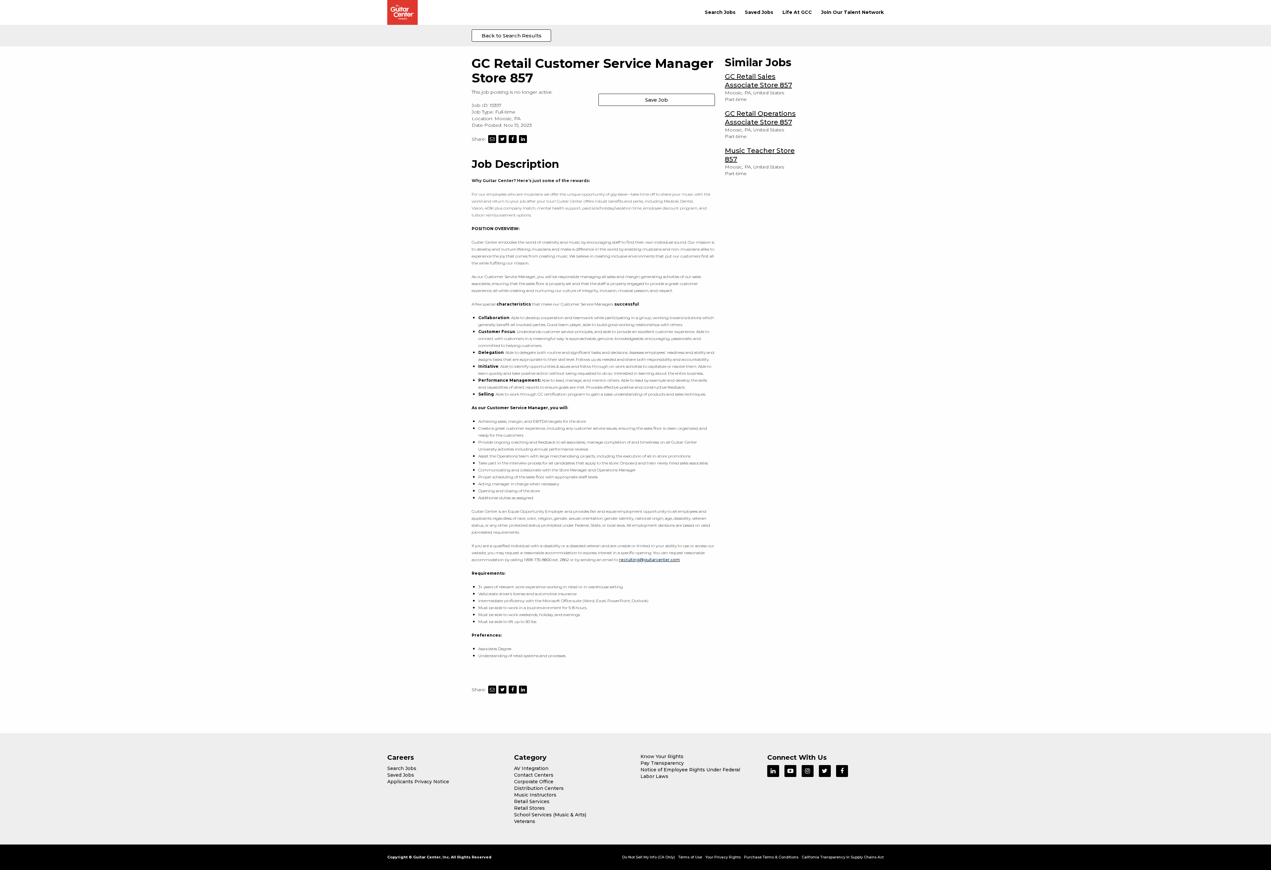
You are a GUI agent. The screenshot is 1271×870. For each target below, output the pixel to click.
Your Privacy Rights (723, 857)
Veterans (524, 821)
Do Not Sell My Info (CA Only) (648, 857)
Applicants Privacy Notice (418, 782)
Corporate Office (533, 782)
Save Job (656, 100)
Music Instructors (535, 795)
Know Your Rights (661, 756)
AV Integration (531, 768)
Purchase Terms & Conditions (771, 857)
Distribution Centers (539, 788)
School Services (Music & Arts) (550, 815)
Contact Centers (533, 775)
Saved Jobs (759, 12)
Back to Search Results (511, 35)
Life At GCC (797, 12)
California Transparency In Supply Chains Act (843, 857)
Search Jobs (720, 12)
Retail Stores (529, 808)
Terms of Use (690, 857)
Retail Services (531, 801)
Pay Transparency (662, 763)
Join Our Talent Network (852, 12)
